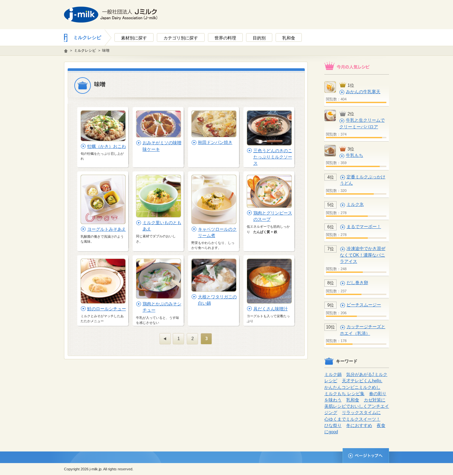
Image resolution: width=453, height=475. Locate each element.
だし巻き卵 (357, 282)
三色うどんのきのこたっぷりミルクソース (272, 157)
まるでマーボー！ (364, 226)
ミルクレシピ (87, 37)
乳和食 (352, 399)
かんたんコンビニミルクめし (352, 387)
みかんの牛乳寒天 (363, 91)
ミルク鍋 (333, 374)
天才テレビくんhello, (362, 380)
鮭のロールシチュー (106, 308)
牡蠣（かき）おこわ (106, 146)
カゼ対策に (374, 399)
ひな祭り (333, 425)
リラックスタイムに (361, 412)
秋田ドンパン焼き (215, 142)
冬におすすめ (359, 425)
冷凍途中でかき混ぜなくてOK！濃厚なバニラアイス (362, 255)
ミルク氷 (355, 204)
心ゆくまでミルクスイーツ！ (352, 419)
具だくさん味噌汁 (270, 308)
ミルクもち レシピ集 (344, 393)
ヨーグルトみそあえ (106, 229)
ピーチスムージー (364, 304)
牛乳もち (354, 155)
